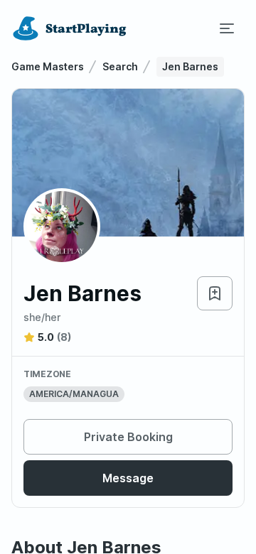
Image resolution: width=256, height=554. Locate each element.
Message (128, 478)
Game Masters (47, 66)
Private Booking (128, 437)
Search (120, 66)
